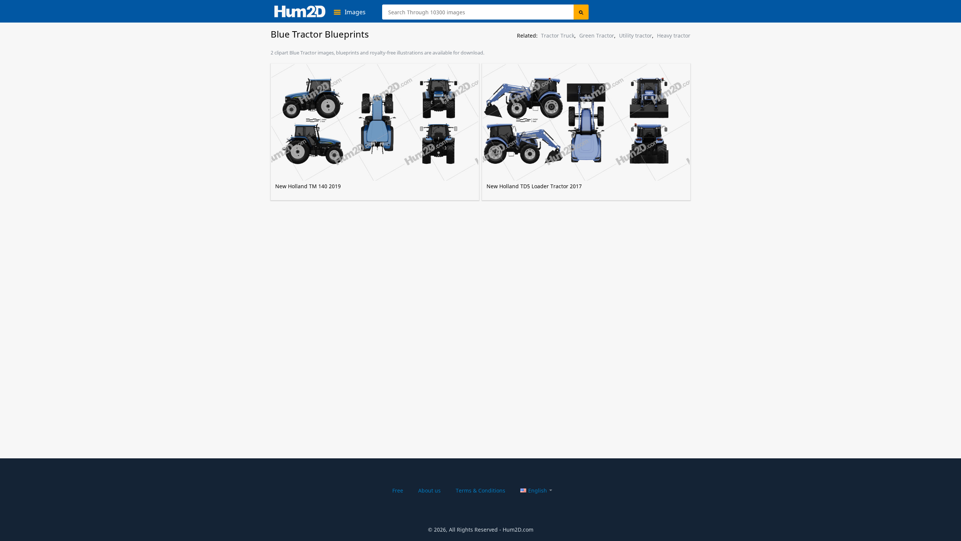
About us (429, 490)
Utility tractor (635, 35)
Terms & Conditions (480, 490)
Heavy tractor (673, 35)
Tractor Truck (557, 35)
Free (397, 490)
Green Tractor (596, 35)
